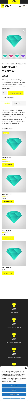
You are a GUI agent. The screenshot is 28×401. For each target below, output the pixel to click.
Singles (12, 63)
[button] (25, 368)
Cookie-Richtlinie (6, 398)
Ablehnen (14, 390)
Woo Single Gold (6, 157)
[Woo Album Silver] (14, 169)
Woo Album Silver (6, 194)
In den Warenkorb (15, 93)
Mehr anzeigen (6, 88)
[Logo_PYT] (6, 5)
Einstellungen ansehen (14, 394)
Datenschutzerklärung (15, 398)
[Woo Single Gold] (14, 132)
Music (7, 63)
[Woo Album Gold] (14, 205)
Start (3, 63)
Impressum (23, 398)
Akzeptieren (14, 385)
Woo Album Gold (6, 231)
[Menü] (20, 6)
